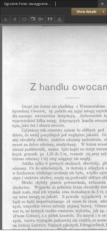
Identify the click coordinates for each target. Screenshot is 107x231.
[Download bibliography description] (40, 19)
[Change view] (32, 19)
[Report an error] (59, 19)
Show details (87, 11)
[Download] (5, 19)
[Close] (102, 3)
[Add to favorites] (24, 19)
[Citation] (50, 19)
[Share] (14, 19)
